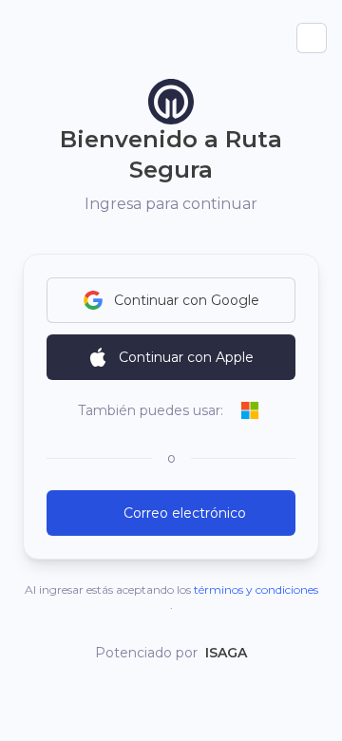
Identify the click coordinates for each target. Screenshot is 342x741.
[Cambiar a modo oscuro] (311, 38)
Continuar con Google (186, 300)
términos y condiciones (256, 589)
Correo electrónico (185, 513)
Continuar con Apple (186, 357)
